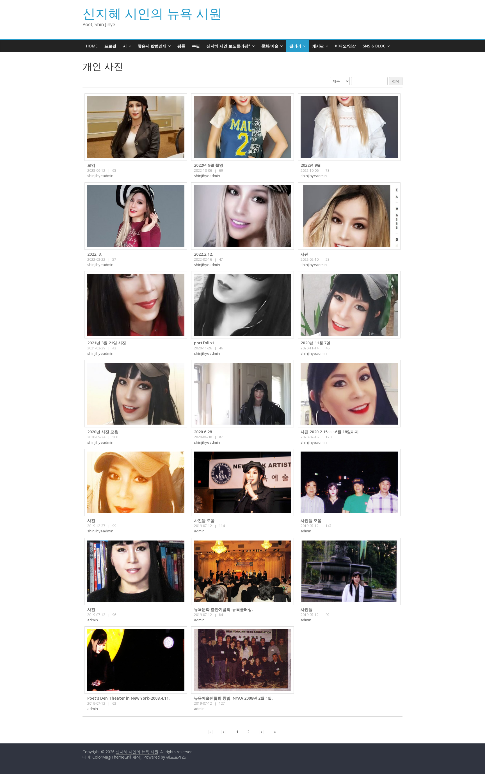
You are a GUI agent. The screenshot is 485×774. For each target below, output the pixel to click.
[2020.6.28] (242, 394)
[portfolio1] (242, 305)
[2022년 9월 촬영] (242, 127)
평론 (181, 46)
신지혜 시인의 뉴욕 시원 (152, 13)
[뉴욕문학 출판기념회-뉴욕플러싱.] (242, 571)
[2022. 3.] (135, 216)
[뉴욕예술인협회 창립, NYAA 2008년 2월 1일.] (242, 660)
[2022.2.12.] (242, 216)
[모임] (135, 127)
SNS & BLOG (374, 46)
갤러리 (295, 46)
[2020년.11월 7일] (349, 305)
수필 (196, 46)
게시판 (318, 46)
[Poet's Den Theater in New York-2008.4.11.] (135, 660)
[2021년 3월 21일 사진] (135, 305)
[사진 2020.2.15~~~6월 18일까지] (349, 394)
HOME (92, 46)
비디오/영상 (345, 46)
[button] (100, 175)
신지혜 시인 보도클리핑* (228, 46)
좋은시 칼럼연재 (152, 46)
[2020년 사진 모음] (135, 394)
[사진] (349, 216)
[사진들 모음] (242, 482)
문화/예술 (269, 46)
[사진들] (349, 571)
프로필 (110, 46)
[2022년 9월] (349, 127)
